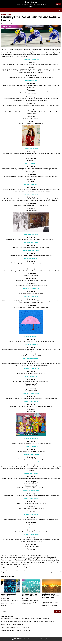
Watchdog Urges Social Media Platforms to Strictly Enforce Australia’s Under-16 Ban (25, 618)
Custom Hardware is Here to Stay (8, 595)
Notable (31, 567)
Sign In (58, 4)
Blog (3, 14)
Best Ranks (31, 2)
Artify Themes (47, 639)
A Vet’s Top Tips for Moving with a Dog (12, 624)
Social (36, 567)
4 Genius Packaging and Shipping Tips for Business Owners (18, 630)
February (18, 567)
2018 (8, 567)
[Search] (60, 10)
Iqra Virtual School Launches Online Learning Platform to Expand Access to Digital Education (27, 621)
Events (13, 567)
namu (3, 23)
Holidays (25, 567)
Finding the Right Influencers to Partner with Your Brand (50, 596)
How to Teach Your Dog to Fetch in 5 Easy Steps (15, 627)
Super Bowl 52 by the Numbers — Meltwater (30, 595)
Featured (8, 14)
